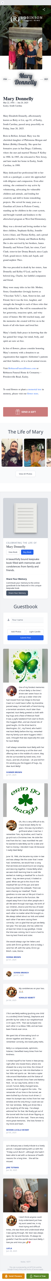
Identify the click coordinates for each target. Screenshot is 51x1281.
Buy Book (27, 552)
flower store (32, 393)
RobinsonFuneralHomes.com (22, 368)
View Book (12, 552)
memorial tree (34, 389)
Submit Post (25, 637)
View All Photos (25, 474)
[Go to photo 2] (25, 1210)
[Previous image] (5, 1195)
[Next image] (45, 1195)
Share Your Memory (17, 593)
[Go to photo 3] (27, 1210)
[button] (25, 666)
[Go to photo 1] (24, 1210)
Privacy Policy (18, 1269)
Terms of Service (33, 1269)
